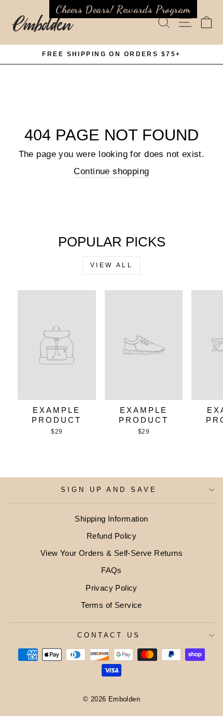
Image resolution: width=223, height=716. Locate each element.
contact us (109, 635)
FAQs (111, 570)
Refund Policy (111, 535)
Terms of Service (111, 605)
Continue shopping (111, 171)
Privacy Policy (111, 587)
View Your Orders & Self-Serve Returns (111, 553)
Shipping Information (111, 518)
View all (111, 265)
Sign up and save (109, 489)
